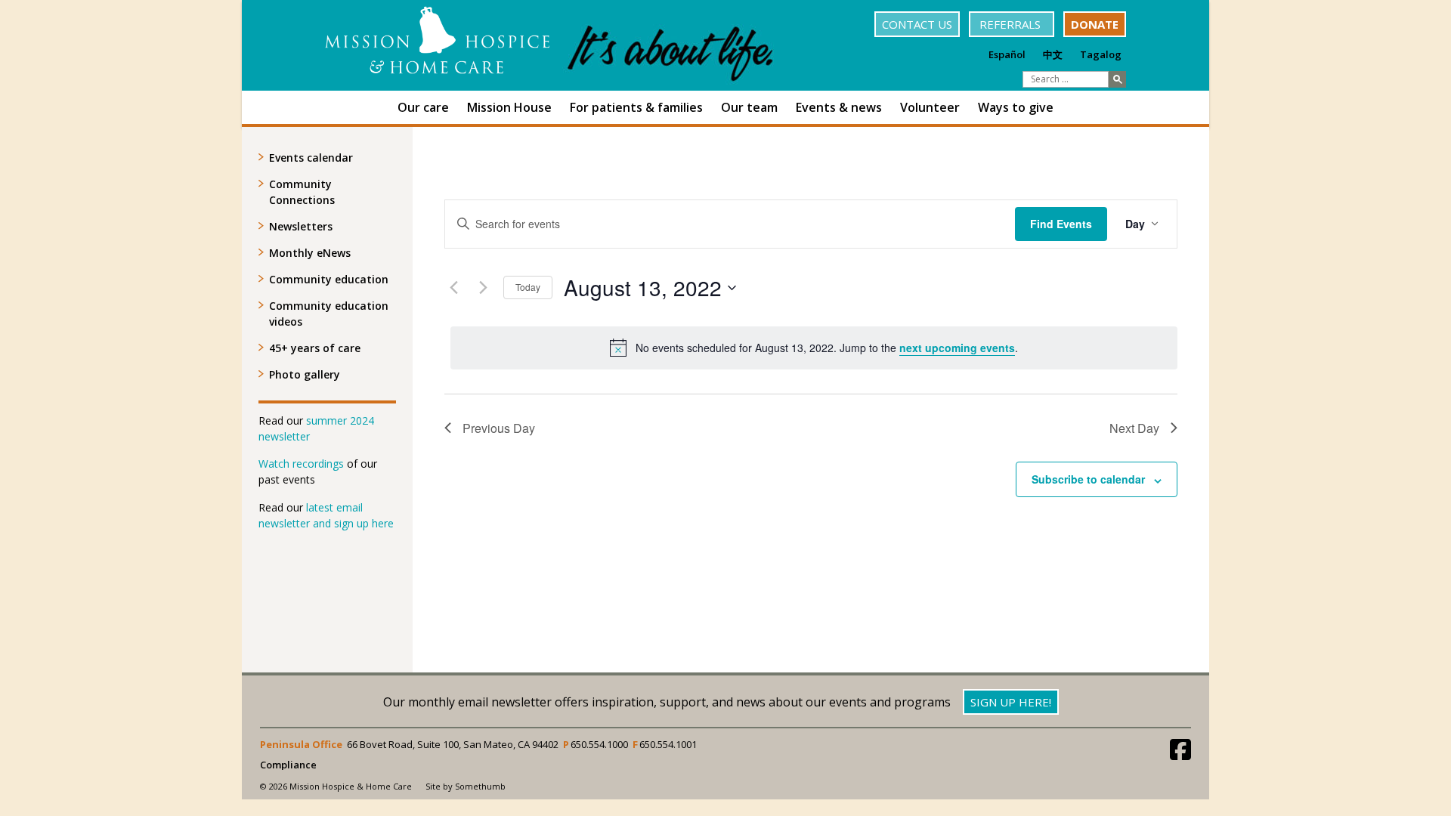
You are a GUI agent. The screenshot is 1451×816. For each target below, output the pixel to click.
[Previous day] (453, 288)
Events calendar (311, 157)
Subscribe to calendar (1088, 479)
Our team (749, 107)
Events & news (839, 107)
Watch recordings (301, 463)
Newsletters (301, 226)
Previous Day (499, 428)
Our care (423, 107)
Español (1007, 54)
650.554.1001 (668, 744)
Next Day (1134, 428)
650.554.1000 (599, 744)
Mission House (509, 107)
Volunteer (930, 107)
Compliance (288, 765)
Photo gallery (304, 374)
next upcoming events (957, 347)
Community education (328, 279)
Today (527, 286)
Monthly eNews (310, 253)
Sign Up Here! (1010, 701)
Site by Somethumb (465, 786)
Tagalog (1101, 54)
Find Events (1061, 223)
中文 (1053, 54)
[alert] (813, 347)
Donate (1094, 24)
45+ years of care (314, 348)
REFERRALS (1011, 24)
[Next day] (483, 288)
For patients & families (636, 107)
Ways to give (1015, 107)
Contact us (917, 24)
